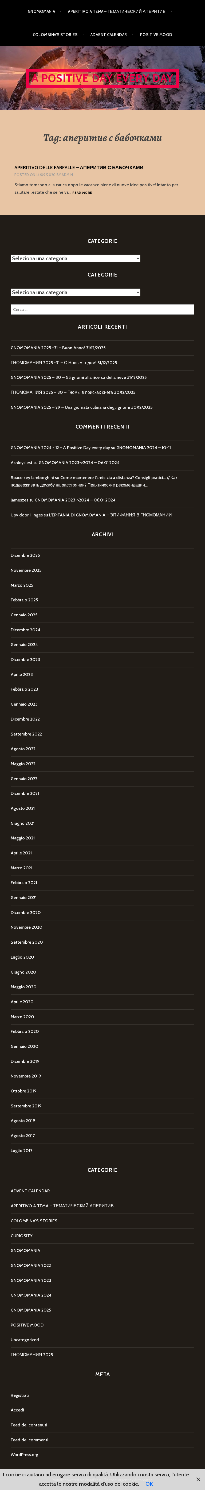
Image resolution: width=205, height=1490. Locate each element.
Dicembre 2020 (26, 912)
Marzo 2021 (21, 867)
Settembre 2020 (27, 942)
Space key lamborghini (32, 477)
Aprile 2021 (21, 852)
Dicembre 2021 (25, 793)
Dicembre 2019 (25, 1061)
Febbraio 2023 (24, 689)
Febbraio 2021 (24, 882)
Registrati (20, 1395)
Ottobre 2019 (24, 1091)
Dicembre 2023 (25, 659)
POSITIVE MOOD (156, 34)
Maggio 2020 (24, 986)
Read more (82, 192)
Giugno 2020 (23, 972)
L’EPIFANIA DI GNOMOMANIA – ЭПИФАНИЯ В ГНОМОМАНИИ (110, 515)
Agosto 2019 (23, 1120)
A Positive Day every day (102, 78)
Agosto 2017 (23, 1135)
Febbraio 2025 (24, 599)
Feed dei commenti (29, 1439)
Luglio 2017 (21, 1150)
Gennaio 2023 (24, 704)
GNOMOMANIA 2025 (31, 1310)
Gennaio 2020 (24, 1046)
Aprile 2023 (22, 674)
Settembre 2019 (26, 1105)
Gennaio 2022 (24, 778)
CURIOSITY (21, 1235)
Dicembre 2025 (25, 555)
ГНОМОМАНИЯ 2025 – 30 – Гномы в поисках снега (62, 392)
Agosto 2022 (23, 748)
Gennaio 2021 (24, 897)
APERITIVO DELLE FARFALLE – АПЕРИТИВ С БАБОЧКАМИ (78, 167)
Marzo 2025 (22, 585)
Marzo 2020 (22, 1016)
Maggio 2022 (23, 763)
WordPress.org (24, 1454)
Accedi (17, 1410)
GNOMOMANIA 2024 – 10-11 (143, 447)
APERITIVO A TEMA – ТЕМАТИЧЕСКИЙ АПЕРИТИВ (116, 11)
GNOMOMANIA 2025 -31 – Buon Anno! (48, 347)
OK (149, 1484)
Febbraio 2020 (25, 1031)
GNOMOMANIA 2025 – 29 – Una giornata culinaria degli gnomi (70, 407)
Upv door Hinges (27, 515)
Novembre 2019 (26, 1076)
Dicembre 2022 (25, 719)
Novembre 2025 (26, 570)
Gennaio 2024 (24, 644)
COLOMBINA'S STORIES (34, 1220)
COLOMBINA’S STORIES (55, 34)
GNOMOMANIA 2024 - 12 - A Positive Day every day (60, 447)
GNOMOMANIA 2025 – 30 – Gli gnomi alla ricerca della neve (68, 377)
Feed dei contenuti (29, 1424)
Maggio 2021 (23, 838)
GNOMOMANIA (41, 11)
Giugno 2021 (22, 823)
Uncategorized (25, 1339)
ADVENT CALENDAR (108, 34)
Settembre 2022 (26, 734)
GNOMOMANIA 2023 (31, 1280)
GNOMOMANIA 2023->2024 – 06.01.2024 (79, 462)
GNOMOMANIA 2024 (31, 1295)
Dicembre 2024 (25, 629)
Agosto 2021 (23, 808)
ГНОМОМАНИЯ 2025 (32, 1354)
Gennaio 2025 (24, 614)
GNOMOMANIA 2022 (31, 1265)
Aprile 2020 (22, 1001)
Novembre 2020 (26, 927)
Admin (67, 175)
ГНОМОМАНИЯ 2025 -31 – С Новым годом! (53, 362)
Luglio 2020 (22, 957)
